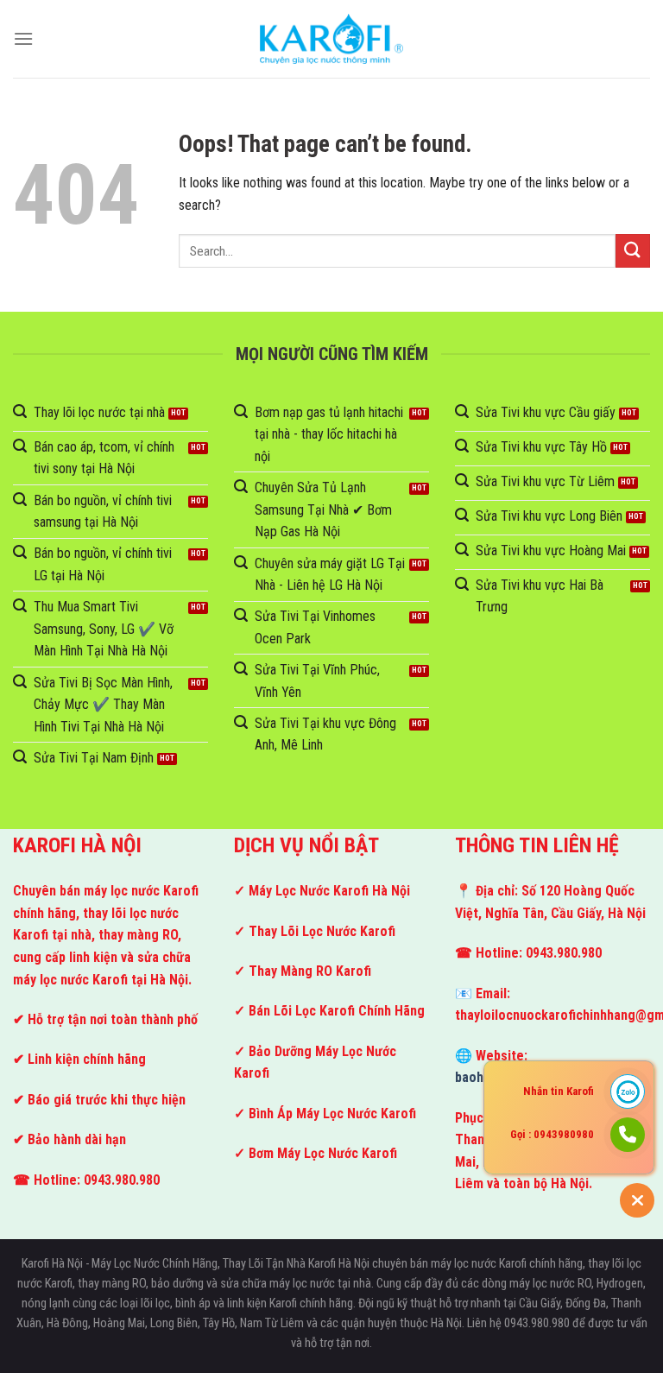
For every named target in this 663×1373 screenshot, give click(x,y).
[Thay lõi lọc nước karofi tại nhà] (331, 38)
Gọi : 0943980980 (552, 1134)
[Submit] (633, 251)
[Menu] (23, 38)
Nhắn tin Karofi (558, 1091)
